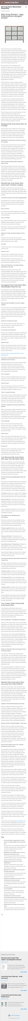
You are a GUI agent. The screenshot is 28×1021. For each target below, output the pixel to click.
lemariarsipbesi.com (21, 821)
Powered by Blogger (15, 1015)
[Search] (26, 3)
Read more (24, 972)
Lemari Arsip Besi (11, 2)
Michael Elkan (17, 1018)
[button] (26, 7)
